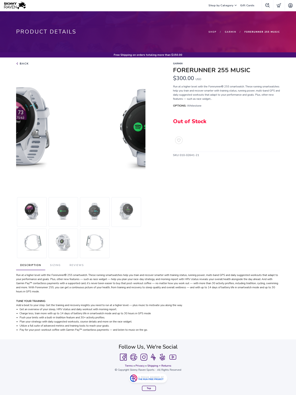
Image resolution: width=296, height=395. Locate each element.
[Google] (133, 357)
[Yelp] (162, 357)
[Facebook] (123, 357)
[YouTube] (173, 357)
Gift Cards (247, 5)
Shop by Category (220, 5)
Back (24, 64)
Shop (212, 32)
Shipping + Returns (159, 366)
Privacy (140, 366)
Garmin (230, 32)
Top (149, 388)
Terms (129, 366)
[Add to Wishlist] (179, 140)
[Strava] (153, 357)
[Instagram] (144, 357)
